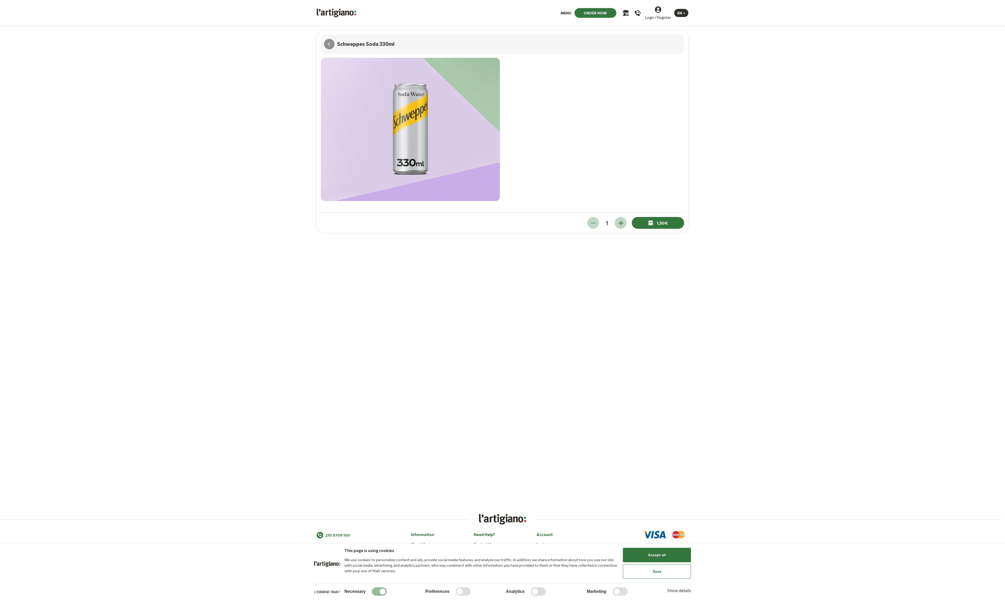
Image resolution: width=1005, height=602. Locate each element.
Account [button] (545, 534)
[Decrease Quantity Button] (593, 223)
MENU (566, 13)
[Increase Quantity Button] (621, 223)
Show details (679, 590)
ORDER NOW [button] (595, 13)
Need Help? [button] (484, 534)
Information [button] (422, 534)
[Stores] (625, 13)
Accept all (657, 555)
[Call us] (637, 13)
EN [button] (679, 13)
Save (657, 571)
